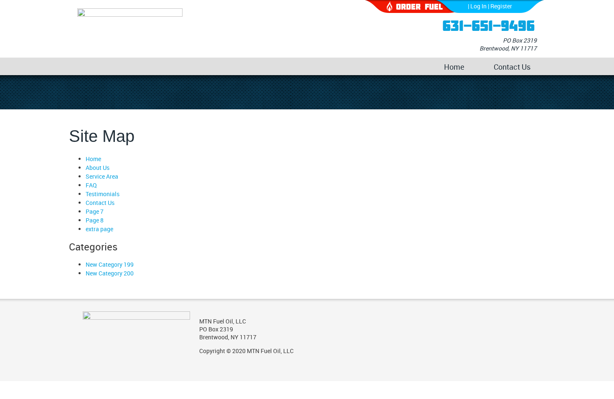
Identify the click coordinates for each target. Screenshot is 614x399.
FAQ (91, 185)
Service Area (102, 176)
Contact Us (512, 67)
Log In (478, 6)
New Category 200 (110, 273)
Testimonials (102, 194)
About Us (97, 168)
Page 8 (95, 220)
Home (454, 67)
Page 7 (95, 211)
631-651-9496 (488, 25)
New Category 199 (110, 264)
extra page (99, 229)
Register (501, 6)
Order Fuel (419, 6)
